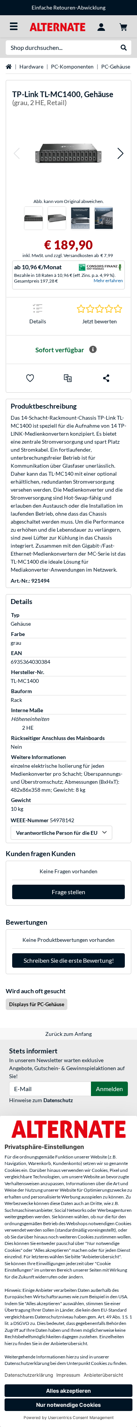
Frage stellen (68, 891)
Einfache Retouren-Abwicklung (68, 7)
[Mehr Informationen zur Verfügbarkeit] (93, 350)
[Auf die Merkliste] (30, 378)
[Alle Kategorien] (14, 26)
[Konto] (101, 26)
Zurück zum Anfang (68, 1034)
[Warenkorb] (123, 26)
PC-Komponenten (72, 66)
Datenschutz (58, 1100)
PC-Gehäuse (115, 66)
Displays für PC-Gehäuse (36, 1004)
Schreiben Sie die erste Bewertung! (69, 960)
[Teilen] (106, 378)
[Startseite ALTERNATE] (57, 26)
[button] (16, 153)
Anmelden (109, 1088)
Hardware (31, 66)
